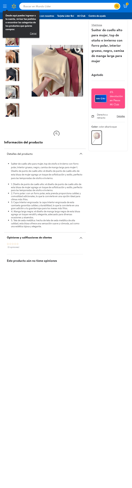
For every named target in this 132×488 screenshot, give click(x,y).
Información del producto (23, 142)
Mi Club (81, 16)
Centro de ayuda (97, 16)
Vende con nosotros (43, 16)
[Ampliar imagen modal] (56, 133)
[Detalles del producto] (81, 153)
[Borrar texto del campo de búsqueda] (111, 6)
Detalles (121, 116)
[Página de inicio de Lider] (13, 6)
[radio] (96, 137)
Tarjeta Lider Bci (65, 16)
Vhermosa (96, 25)
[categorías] (117, 6)
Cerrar (33, 33)
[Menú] (5, 6)
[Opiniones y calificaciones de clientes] (81, 236)
